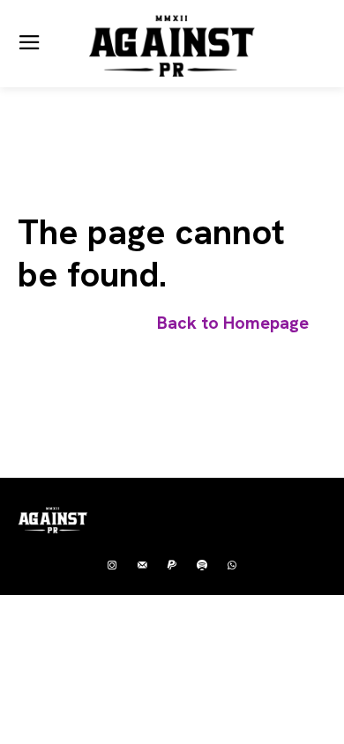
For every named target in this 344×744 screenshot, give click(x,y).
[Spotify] (202, 566)
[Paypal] (172, 566)
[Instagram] (112, 566)
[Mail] (142, 566)
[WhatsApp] (232, 566)
